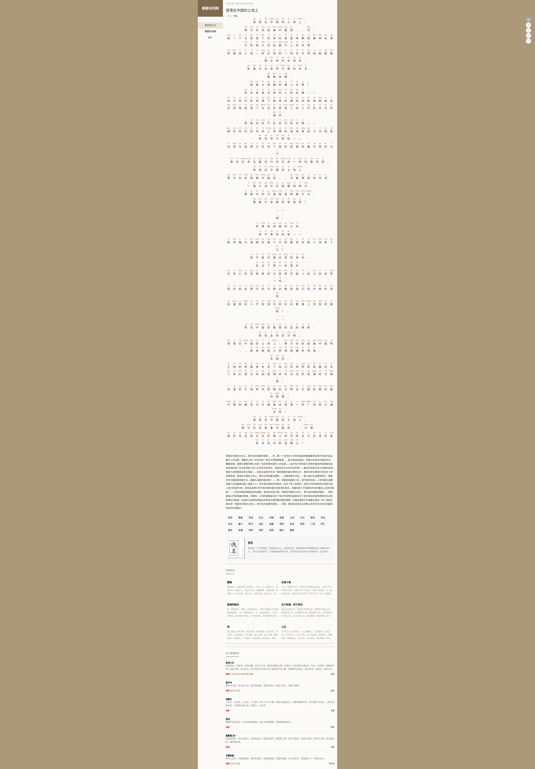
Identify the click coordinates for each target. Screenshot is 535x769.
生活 (230, 524)
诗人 (210, 37)
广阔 (312, 524)
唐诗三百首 (235, 691)
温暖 (271, 524)
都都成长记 (210, 25)
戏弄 (281, 524)
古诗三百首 (235, 763)
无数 (281, 517)
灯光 (302, 517)
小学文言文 (235, 674)
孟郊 (332, 691)
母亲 (230, 517)
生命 (292, 524)
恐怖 (251, 530)
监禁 (271, 530)
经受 (302, 524)
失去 (323, 517)
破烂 (281, 530)
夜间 (312, 517)
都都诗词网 (210, 31)
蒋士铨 (331, 763)
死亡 (323, 524)
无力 (261, 517)
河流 (251, 517)
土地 (292, 517)
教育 (247, 674)
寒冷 (251, 524)
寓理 (251, 674)
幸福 (240, 530)
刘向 (332, 674)
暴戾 (292, 530)
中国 (271, 517)
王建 (332, 710)
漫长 (230, 530)
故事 (242, 674)
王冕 (332, 747)
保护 (261, 530)
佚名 (235, 16)
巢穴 (240, 524)
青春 (240, 517)
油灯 (261, 524)
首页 (237, 3)
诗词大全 (244, 3)
